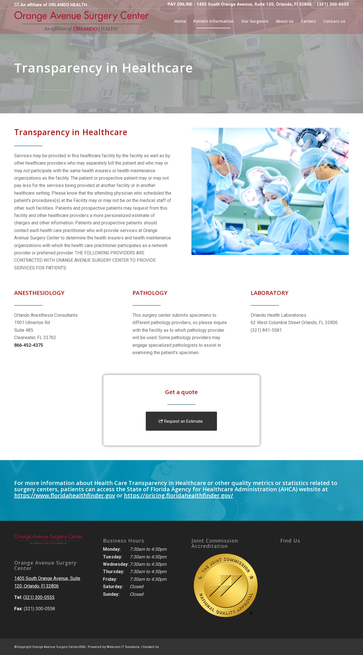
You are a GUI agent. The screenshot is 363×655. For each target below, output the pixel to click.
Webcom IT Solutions (123, 647)
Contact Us (151, 647)
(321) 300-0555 (333, 4)
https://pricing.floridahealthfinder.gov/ (178, 495)
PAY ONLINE (180, 4)
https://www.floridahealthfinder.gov (64, 495)
